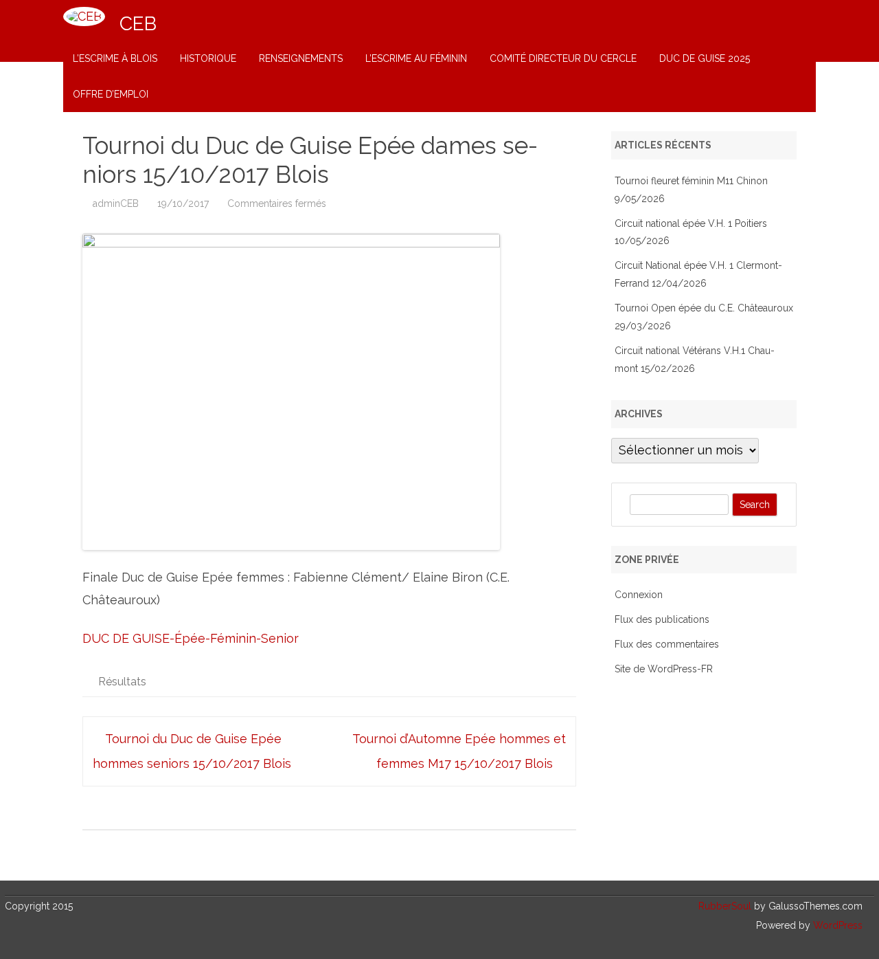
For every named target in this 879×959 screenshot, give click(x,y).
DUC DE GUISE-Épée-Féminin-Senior (190, 638)
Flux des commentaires (667, 644)
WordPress (836, 925)
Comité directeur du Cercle (563, 58)
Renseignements (301, 58)
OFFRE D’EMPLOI (110, 94)
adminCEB (116, 203)
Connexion (639, 594)
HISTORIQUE (208, 58)
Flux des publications (662, 619)
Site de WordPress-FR (664, 668)
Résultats (122, 681)
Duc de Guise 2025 (704, 58)
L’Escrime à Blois (115, 58)
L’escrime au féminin (416, 58)
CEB (138, 23)
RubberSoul (724, 906)
